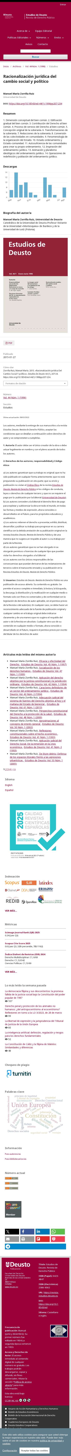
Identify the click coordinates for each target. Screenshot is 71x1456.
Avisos (28, 44)
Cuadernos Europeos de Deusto (23, 1422)
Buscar (35, 57)
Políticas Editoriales (18, 37)
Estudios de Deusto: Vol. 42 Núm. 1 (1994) (44, 684)
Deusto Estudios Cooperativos (22, 1425)
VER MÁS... (11, 910)
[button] (12, 1232)
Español (9, 790)
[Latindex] (46, 885)
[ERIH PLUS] (46, 892)
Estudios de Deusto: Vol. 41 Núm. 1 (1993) (32, 737)
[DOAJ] (30, 892)
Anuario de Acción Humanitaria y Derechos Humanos (33, 1408)
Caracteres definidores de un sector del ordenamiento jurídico (38, 689)
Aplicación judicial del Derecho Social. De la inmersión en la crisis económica (36, 744)
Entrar (63, 4)
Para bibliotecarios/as (15, 1158)
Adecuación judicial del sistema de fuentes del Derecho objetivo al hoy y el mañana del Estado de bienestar (37, 701)
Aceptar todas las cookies (34, 1450)
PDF (10, 342)
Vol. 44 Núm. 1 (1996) (35, 66)
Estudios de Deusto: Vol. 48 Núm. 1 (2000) (38, 715)
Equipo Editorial (43, 30)
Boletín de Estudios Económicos (23, 1412)
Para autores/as (13, 1153)
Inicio (6, 66)
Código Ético (33, 485)
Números (41, 37)
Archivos (17, 66)
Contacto (43, 44)
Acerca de (22, 30)
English (8, 785)
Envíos (58, 37)
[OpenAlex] (30, 904)
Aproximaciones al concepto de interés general (34, 722)
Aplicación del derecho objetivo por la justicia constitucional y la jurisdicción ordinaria (38, 681)
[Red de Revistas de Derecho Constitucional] (51, 904)
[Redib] (13, 904)
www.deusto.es (11, 1287)
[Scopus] (13, 885)
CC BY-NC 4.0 (11, 1400)
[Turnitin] (19, 1078)
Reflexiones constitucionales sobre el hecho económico (33, 732)
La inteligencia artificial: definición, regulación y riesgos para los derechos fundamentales (34, 1034)
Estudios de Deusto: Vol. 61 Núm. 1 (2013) (34, 706)
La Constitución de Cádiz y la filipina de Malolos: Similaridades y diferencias (30, 1046)
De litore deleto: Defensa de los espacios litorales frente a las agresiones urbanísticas (38, 757)
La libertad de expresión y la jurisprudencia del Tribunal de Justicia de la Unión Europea (34, 1022)
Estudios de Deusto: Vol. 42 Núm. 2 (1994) (36, 692)
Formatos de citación (16, 383)
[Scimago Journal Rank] (30, 885)
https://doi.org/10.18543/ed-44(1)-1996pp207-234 (35, 103)
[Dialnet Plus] (13, 892)
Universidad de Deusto (53, 497)
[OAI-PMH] (59, 1336)
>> (14, 769)
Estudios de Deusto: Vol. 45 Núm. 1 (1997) (44, 664)
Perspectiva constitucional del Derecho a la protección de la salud (39, 712)
